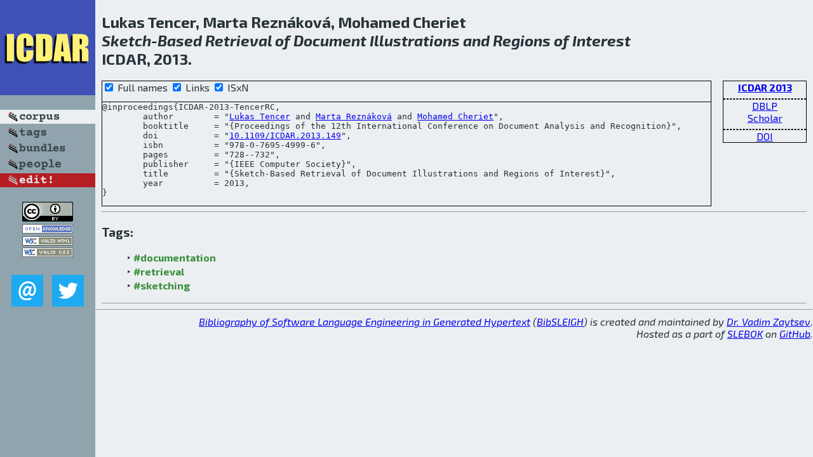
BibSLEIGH (560, 321)
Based (180, 40)
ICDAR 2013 (765, 87)
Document (329, 40)
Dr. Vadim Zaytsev (768, 321)
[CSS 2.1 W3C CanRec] (47, 266)
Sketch (126, 40)
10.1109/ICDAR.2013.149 (285, 135)
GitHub (794, 334)
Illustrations (415, 40)
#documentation (174, 257)
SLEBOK (745, 334)
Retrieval (238, 40)
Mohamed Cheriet (455, 116)
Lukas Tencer (259, 116)
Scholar (765, 118)
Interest (601, 40)
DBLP (764, 106)
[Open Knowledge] (47, 229)
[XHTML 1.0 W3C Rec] (47, 241)
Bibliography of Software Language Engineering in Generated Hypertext (364, 321)
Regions (522, 40)
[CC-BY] (47, 217)
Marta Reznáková (354, 116)
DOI (764, 136)
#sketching (161, 285)
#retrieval (158, 271)
